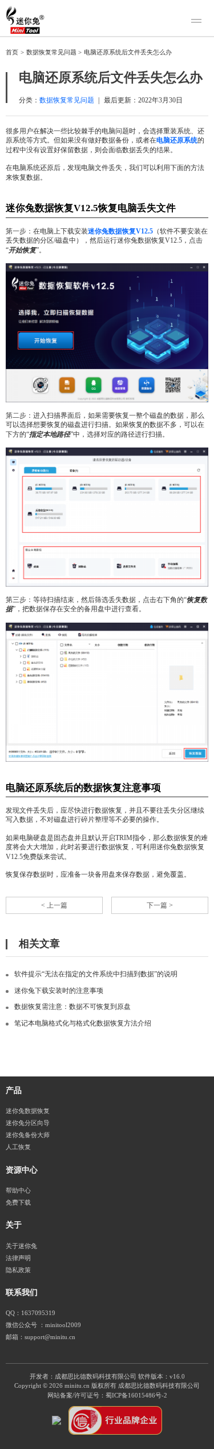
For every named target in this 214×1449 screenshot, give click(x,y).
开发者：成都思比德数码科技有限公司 (83, 1376)
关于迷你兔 (21, 1246)
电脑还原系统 (176, 140)
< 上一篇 (54, 905)
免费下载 (18, 1202)
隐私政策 (18, 1270)
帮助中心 (18, 1190)
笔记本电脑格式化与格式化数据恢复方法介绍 (82, 1023)
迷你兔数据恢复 (28, 1111)
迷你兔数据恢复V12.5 (120, 231)
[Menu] (198, 22)
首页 (12, 52)
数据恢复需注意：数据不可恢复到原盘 (72, 1007)
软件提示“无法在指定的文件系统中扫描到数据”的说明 (95, 974)
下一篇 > (160, 905)
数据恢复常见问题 (51, 52)
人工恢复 (18, 1147)
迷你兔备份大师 (28, 1135)
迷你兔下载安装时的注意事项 (58, 991)
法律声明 (18, 1258)
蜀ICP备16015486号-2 (136, 1395)
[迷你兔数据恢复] (25, 19)
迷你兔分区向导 (28, 1123)
